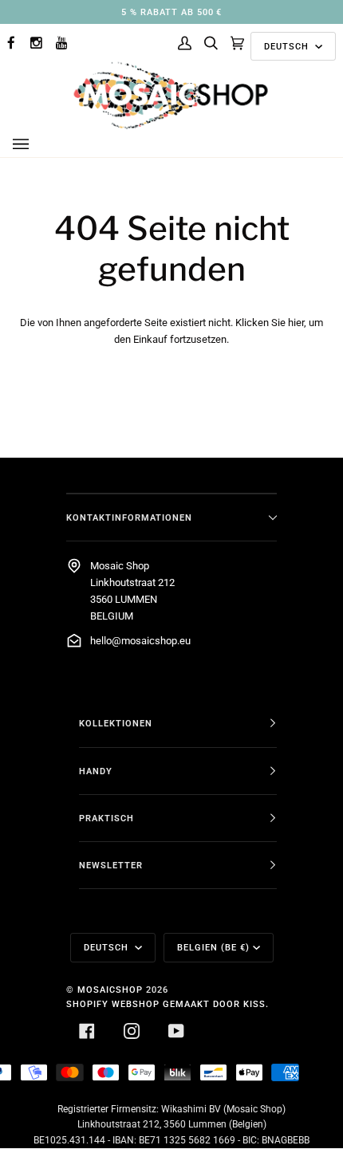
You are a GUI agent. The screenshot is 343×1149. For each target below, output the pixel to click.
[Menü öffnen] (37, 144)
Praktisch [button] (106, 818)
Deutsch (288, 46)
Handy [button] (95, 771)
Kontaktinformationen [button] (129, 517)
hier (296, 323)
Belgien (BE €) (213, 947)
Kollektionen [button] (115, 723)
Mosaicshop (110, 989)
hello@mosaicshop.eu (140, 641)
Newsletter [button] (111, 865)
